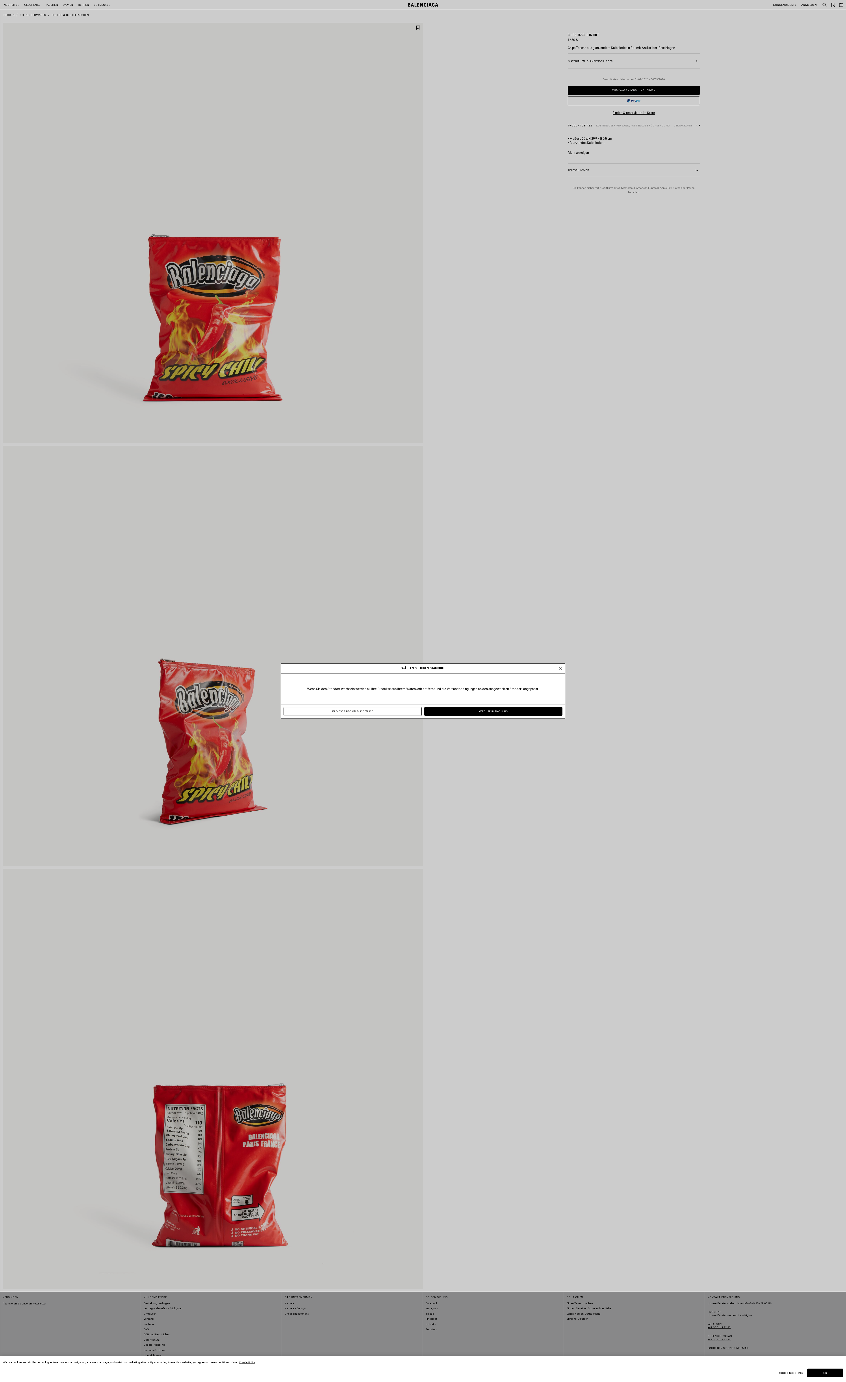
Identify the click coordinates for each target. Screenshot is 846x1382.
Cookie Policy (247, 1362)
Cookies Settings (791, 1373)
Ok (825, 1373)
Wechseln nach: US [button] (493, 711)
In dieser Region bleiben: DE (352, 711)
